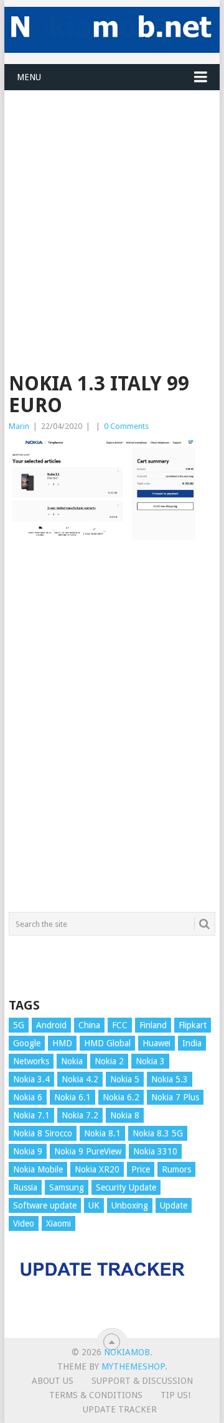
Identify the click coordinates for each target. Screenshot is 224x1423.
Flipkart (193, 1025)
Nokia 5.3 (169, 1079)
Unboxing (129, 1205)
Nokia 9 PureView (87, 1151)
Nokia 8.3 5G (158, 1133)
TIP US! (175, 1395)
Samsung (66, 1187)
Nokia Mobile (38, 1169)
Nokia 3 (150, 1061)
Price (140, 1169)
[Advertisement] (112, 203)
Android (51, 1025)
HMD (62, 1043)
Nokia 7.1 (31, 1115)
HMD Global (107, 1043)
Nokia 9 (27, 1151)
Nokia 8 (124, 1115)
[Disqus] (112, 731)
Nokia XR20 (97, 1169)
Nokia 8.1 (102, 1133)
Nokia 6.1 (72, 1097)
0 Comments (126, 426)
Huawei (156, 1043)
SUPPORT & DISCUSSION (142, 1381)
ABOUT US (52, 1381)
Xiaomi (58, 1223)
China (89, 1025)
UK (94, 1205)
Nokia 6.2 (121, 1097)
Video (23, 1223)
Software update (45, 1205)
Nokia (72, 1061)
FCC (120, 1025)
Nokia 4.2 (80, 1079)
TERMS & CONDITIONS (95, 1395)
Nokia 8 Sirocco (42, 1133)
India (192, 1043)
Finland (153, 1025)
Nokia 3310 (155, 1151)
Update (173, 1205)
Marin (19, 426)
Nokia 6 (27, 1097)
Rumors (176, 1169)
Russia (25, 1187)
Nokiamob (127, 1352)
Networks (31, 1061)
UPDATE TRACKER (120, 1409)
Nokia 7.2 (80, 1115)
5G (18, 1025)
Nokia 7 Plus (175, 1097)
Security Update (126, 1187)
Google (26, 1043)
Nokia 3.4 (31, 1079)
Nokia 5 (124, 1079)
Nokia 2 (109, 1061)
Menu (29, 77)
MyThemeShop (133, 1366)
